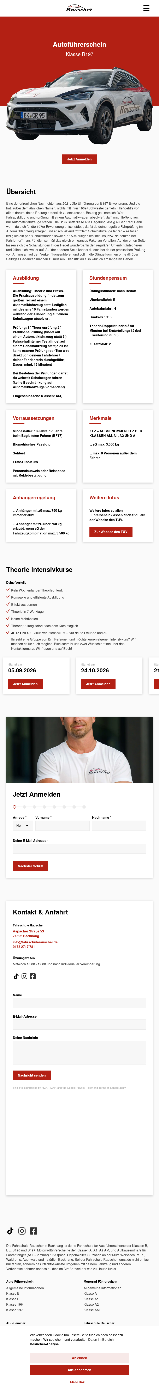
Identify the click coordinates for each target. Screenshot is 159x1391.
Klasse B (12, 1293)
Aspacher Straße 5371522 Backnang (28, 933)
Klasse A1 (91, 1299)
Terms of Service (109, 1088)
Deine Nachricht (25, 1037)
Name (17, 995)
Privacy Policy (84, 1088)
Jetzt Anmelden (79, 159)
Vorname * (43, 817)
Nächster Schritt (30, 866)
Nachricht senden (32, 1075)
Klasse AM (92, 1309)
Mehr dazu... (79, 1382)
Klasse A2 (91, 1304)
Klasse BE (14, 1299)
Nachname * (101, 817)
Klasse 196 (14, 1304)
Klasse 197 (14, 1309)
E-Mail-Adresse (25, 1016)
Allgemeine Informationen (25, 1288)
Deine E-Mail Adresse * (30, 840)
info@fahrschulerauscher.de (35, 942)
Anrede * (19, 817)
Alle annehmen (79, 1369)
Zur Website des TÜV (111, 531)
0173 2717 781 (24, 946)
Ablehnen (79, 1357)
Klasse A (90, 1293)
